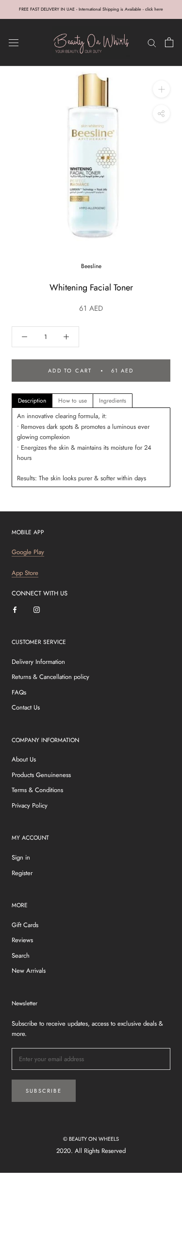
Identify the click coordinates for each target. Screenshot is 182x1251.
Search (21, 955)
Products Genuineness (41, 774)
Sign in (21, 857)
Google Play (28, 552)
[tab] (32, 400)
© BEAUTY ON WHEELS (91, 1139)
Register (22, 873)
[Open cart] (169, 42)
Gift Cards (25, 925)
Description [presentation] (32, 400)
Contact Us (26, 707)
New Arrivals (29, 970)
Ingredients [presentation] (112, 400)
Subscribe (44, 1091)
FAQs (19, 692)
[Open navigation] (13, 42)
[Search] (152, 42)
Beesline (91, 266)
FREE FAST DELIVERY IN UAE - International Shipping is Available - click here (91, 9)
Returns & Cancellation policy (50, 676)
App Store (25, 572)
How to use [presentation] (72, 400)
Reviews (22, 940)
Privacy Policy (30, 805)
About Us (24, 759)
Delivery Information (38, 661)
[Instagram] (36, 609)
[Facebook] (15, 609)
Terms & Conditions (37, 790)
